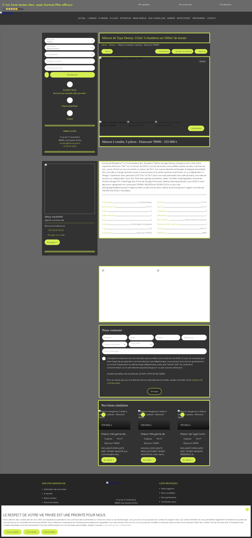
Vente (104, 45)
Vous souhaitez (135, 343)
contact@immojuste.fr (69, 143)
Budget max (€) (54, 61)
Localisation (52, 54)
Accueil (82, 18)
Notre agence (167, 488)
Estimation (125, 18)
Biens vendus (139, 18)
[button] (196, 128)
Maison (112, 45)
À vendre (103, 18)
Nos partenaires (168, 497)
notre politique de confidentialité (117, 525)
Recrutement (184, 18)
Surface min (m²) (54, 68)
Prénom (108, 337)
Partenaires (199, 18)
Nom (133, 337)
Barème (171, 18)
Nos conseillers (156, 18)
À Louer (114, 18)
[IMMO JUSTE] (21, 18)
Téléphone (188, 337)
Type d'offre (51, 39)
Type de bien (51, 46)
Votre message (111, 351)
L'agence (92, 18)
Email (159, 337)
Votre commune (112, 344)
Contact (211, 18)
